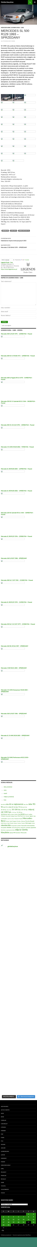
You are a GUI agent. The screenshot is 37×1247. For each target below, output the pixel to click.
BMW (2, 1116)
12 (13, 1219)
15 (28, 1219)
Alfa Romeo (4, 1106)
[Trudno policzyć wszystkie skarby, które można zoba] (18, 881)
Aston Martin (5, 1109)
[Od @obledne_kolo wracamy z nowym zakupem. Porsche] (18, 1084)
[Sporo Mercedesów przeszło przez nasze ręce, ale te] (18, 1043)
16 (33, 1219)
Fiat (2, 1134)
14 (23, 1219)
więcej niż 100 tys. (24, 230)
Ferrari (3, 1130)
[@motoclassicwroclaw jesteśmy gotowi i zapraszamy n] (18, 921)
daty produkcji (8, 787)
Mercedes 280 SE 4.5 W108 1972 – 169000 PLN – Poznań (18, 356)
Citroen (3, 1127)
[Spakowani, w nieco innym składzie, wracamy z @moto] (18, 860)
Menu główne (34, 2)
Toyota (3, 1185)
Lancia (3, 1154)
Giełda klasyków (7, 2)
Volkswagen (5, 1189)
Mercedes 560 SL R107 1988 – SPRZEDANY (14, 558)
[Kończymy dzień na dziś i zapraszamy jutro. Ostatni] (18, 962)
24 (3, 1225)
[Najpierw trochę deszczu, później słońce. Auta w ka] (18, 901)
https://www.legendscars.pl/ (9, 269)
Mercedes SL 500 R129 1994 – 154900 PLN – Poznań (16, 602)
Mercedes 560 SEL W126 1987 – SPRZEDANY (14, 646)
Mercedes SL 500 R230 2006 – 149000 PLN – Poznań (16, 491)
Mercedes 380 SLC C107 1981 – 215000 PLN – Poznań (17, 580)
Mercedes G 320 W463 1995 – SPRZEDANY (14, 246)
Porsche (3, 1175)
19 (13, 1222)
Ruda (13, 41)
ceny (5, 790)
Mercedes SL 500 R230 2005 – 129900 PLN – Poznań (16, 469)
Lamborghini (5, 1151)
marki (5, 793)
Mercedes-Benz (5, 27)
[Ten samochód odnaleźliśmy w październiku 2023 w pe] (18, 1002)
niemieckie (5, 230)
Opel (2, 1168)
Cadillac (3, 1120)
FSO (2, 1141)
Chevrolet (4, 1123)
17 (3, 1222)
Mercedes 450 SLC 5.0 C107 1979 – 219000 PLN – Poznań (18, 624)
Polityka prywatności (6, 1235)
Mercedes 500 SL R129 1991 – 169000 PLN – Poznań (16, 334)
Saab (2, 1182)
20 (18, 1222)
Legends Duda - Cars (17, 27)
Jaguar (3, 1147)
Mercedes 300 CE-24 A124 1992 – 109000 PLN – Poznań (17, 425)
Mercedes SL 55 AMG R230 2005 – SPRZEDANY (15, 735)
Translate (27, 259)
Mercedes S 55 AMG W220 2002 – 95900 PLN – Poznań (17, 447)
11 (8, 1219)
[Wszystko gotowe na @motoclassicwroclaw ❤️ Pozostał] (18, 1063)
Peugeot (3, 1172)
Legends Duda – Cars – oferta (11, 330)
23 (33, 1222)
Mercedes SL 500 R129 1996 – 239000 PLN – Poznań (16, 536)
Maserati (3, 1158)
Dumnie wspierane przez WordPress (22, 1235)
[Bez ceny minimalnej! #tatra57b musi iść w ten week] (18, 942)
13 (18, 1219)
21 (23, 1222)
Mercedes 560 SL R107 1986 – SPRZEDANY (14, 713)
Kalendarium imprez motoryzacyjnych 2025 (13, 239)
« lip (2, 1230)
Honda (3, 1144)
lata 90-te (13, 230)
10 (3, 1219)
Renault (3, 1179)
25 (8, 1225)
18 (8, 1222)
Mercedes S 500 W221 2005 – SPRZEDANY (14, 668)
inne (5, 800)
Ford (2, 1137)
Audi (2, 1113)
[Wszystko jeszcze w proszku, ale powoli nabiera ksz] (18, 1023)
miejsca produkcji (9, 796)
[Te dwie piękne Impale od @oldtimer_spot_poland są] (18, 982)
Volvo (3, 1192)
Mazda (3, 1161)
